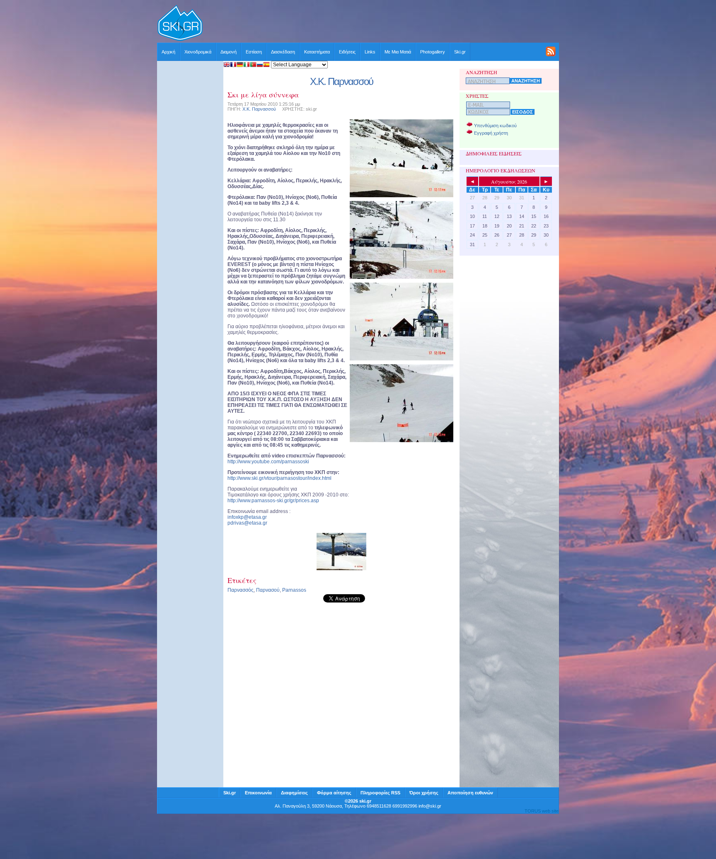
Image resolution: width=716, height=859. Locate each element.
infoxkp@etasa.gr (247, 517)
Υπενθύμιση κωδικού (495, 125)
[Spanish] (266, 65)
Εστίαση (254, 51)
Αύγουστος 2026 (509, 181)
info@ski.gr (429, 805)
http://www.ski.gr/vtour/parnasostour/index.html (279, 478)
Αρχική (168, 51)
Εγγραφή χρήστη (491, 133)
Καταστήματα (317, 51)
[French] (233, 65)
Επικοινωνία (258, 792)
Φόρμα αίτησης (334, 792)
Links (370, 51)
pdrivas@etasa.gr (247, 523)
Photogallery (432, 51)
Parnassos (294, 590)
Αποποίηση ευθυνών (470, 792)
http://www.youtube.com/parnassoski (268, 462)
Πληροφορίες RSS (380, 792)
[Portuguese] (253, 65)
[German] (240, 65)
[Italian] (246, 65)
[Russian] (259, 65)
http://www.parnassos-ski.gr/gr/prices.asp (273, 500)
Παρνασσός (240, 590)
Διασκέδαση (283, 51)
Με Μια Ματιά (398, 51)
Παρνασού (268, 590)
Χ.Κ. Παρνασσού (259, 108)
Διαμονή (228, 51)
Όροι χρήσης (423, 792)
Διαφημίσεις (294, 792)
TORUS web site (542, 810)
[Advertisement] (381, 23)
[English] (226, 65)
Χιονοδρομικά (197, 51)
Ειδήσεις (347, 51)
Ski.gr (460, 51)
